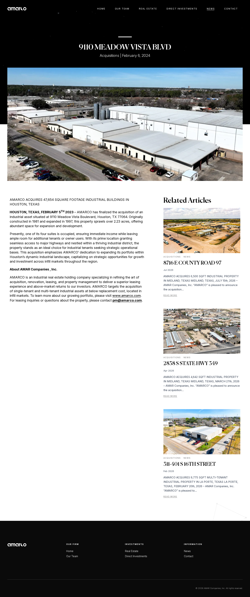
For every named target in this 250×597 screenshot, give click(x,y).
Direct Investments (182, 8)
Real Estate (148, 8)
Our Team (122, 8)
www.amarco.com (126, 295)
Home (101, 8)
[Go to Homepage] (17, 8)
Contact (231, 8)
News (211, 8)
